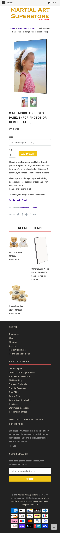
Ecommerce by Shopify (38, 501)
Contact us (14, 334)
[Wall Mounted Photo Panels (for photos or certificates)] (30, 66)
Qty (10, 149)
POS (21, 501)
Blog (11, 338)
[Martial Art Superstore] (30, 14)
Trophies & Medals (18, 384)
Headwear (13, 404)
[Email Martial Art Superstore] (14, 446)
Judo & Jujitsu (15, 368)
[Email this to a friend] (34, 214)
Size (11, 137)
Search (12, 346)
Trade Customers (17, 350)
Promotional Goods (28, 208)
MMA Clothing (15, 380)
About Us (13, 342)
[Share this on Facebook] (21, 214)
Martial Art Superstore (28, 495)
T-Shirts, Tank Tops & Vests (22, 372)
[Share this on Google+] (30, 214)
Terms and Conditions (19, 354)
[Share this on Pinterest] (25, 214)
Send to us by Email (18, 200)
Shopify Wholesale (30, 505)
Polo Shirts (14, 392)
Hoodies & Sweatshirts (19, 376)
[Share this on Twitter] (17, 214)
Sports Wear (15, 396)
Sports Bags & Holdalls (20, 400)
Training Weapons (17, 388)
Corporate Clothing (18, 412)
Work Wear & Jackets (19, 408)
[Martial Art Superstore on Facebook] (10, 446)
